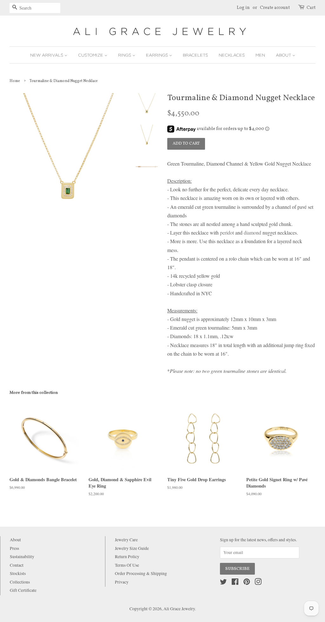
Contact (16, 565)
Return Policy (127, 556)
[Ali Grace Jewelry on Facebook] (235, 583)
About (284, 55)
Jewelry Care (126, 540)
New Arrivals (47, 55)
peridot (227, 232)
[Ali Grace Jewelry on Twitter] (223, 583)
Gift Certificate (23, 590)
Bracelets (195, 55)
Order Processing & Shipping (141, 573)
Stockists (18, 573)
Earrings (157, 55)
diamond (252, 232)
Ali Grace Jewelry (179, 609)
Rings (125, 55)
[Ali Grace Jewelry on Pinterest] (246, 583)
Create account (275, 8)
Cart (311, 8)
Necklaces (232, 55)
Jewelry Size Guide (132, 548)
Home (15, 81)
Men (260, 55)
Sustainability (22, 556)
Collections (20, 582)
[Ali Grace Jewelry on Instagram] (258, 583)
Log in (243, 8)
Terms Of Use (127, 565)
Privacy (122, 582)
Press (14, 548)
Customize (91, 55)
